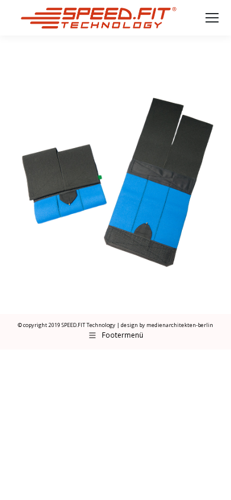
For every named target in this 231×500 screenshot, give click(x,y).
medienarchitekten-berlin (179, 325)
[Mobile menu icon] (212, 18)
